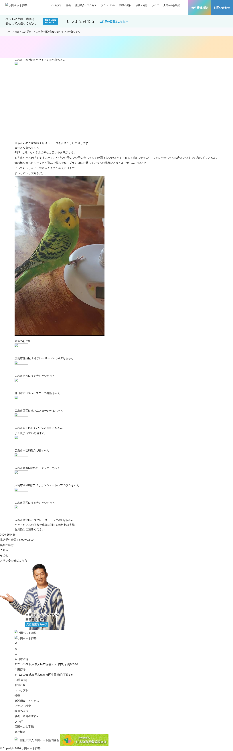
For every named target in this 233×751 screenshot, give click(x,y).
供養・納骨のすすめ (27, 716)
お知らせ (20, 685)
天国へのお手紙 (171, 5)
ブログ (155, 5)
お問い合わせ (222, 7)
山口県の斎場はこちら (113, 21)
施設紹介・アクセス (85, 5)
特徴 (68, 5)
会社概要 (20, 732)
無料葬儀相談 (199, 7)
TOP (7, 31)
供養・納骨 (141, 5)
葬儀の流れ (125, 5)
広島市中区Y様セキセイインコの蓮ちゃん (58, 31)
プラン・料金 (108, 5)
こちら (23, 560)
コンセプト (56, 5)
